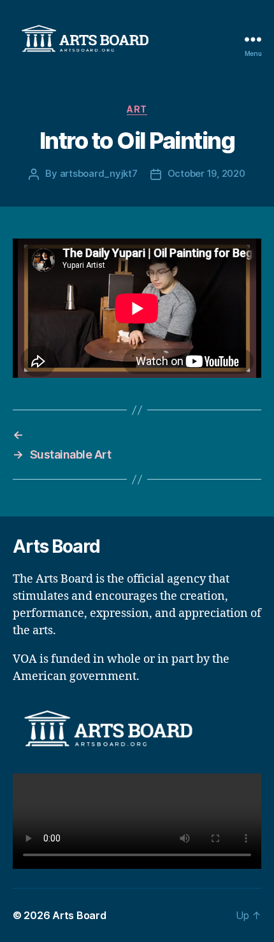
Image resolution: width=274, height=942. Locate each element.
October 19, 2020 (206, 173)
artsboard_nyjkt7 (99, 173)
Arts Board (79, 915)
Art (137, 109)
